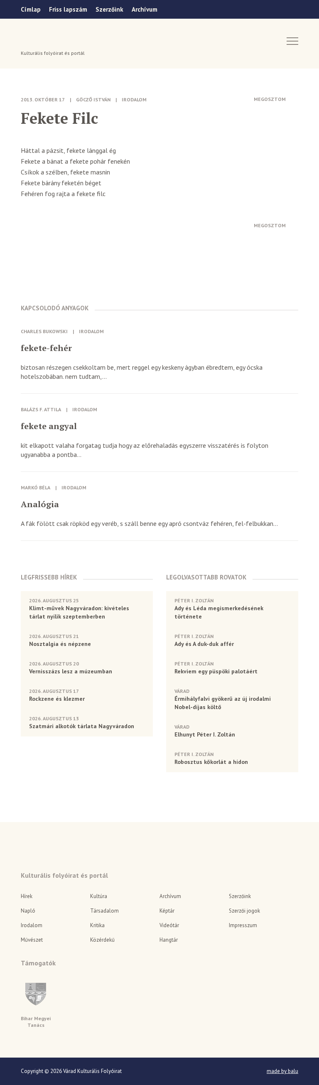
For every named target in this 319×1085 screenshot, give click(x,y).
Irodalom (134, 99)
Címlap (31, 9)
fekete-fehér (46, 348)
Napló (28, 910)
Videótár (169, 925)
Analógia (40, 504)
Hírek (26, 896)
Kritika (97, 925)
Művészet (32, 939)
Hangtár (169, 939)
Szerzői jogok (244, 910)
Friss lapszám (68, 9)
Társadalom (104, 910)
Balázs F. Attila (41, 409)
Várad (44, 40)
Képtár (167, 910)
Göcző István (93, 99)
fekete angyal (49, 426)
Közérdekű (102, 939)
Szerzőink (109, 9)
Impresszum (243, 925)
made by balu (282, 1071)
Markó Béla (35, 487)
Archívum (144, 9)
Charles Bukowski (44, 331)
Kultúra (98, 896)
